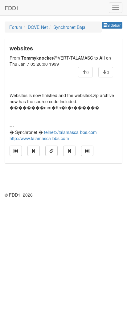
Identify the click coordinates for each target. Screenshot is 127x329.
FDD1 (12, 8)
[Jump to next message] (69, 151)
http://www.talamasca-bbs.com (39, 138)
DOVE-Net (38, 27)
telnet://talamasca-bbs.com (70, 132)
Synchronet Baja (69, 27)
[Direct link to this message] (51, 151)
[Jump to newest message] (87, 151)
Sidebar (114, 25)
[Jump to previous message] (33, 151)
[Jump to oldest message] (16, 151)
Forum (15, 27)
